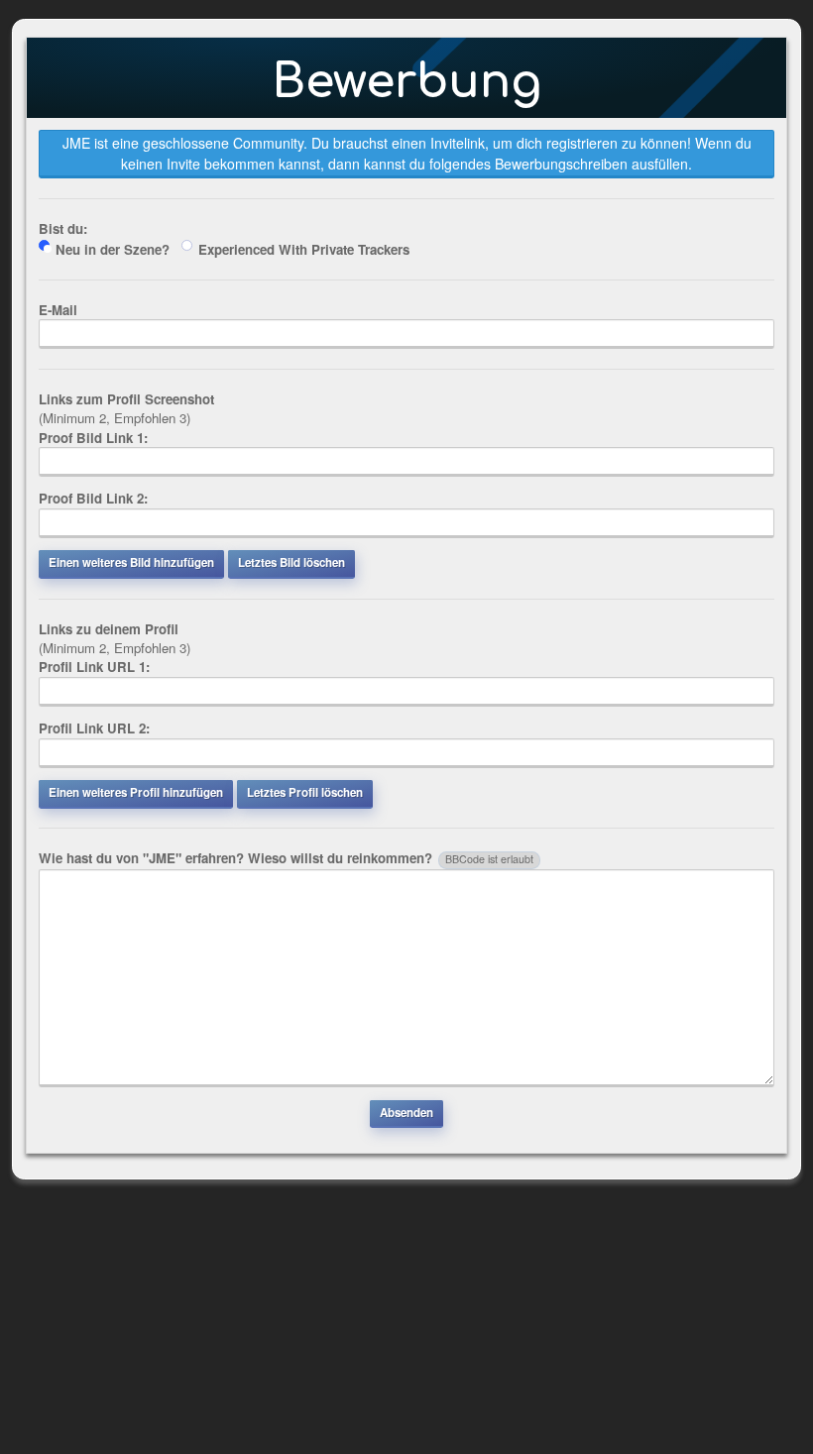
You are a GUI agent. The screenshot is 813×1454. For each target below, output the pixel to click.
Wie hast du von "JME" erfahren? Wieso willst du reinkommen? (285, 857)
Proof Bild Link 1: (93, 437)
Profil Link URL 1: (94, 666)
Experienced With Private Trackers (303, 249)
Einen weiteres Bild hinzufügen (131, 562)
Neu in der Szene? (113, 249)
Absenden (406, 1112)
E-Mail (58, 309)
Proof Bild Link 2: (93, 498)
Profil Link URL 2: (94, 728)
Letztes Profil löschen (305, 792)
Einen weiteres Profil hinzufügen (136, 792)
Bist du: (63, 228)
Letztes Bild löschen (291, 562)
